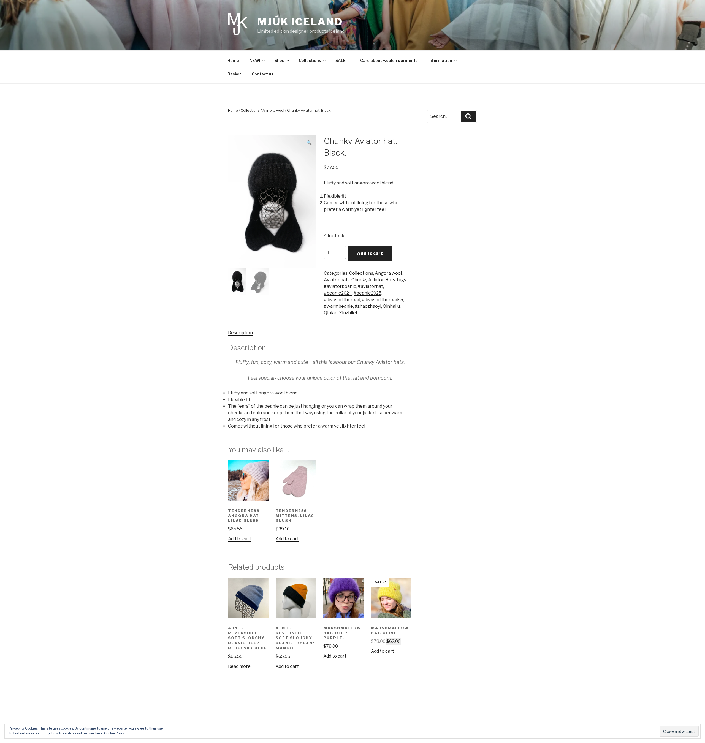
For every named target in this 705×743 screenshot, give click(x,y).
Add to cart (370, 253)
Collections (310, 60)
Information (440, 60)
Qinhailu (391, 306)
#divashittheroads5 (382, 299)
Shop (279, 60)
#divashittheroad (342, 299)
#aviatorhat (370, 286)
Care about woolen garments (389, 60)
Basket (234, 74)
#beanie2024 (338, 293)
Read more (239, 666)
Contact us (262, 74)
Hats (390, 279)
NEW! (255, 60)
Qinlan (330, 312)
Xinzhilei (348, 312)
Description (240, 332)
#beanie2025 (367, 293)
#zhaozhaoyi (368, 306)
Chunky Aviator (367, 279)
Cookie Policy (114, 733)
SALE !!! (342, 60)
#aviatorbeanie (340, 286)
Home (233, 60)
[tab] (240, 333)
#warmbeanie (338, 306)
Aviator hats (337, 279)
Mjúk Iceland (300, 22)
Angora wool (273, 110)
